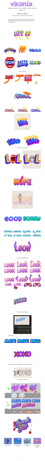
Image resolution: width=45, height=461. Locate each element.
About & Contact (34, 8)
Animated (28, 8)
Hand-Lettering (23, 8)
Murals (19, 8)
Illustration (15, 8)
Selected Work (10, 8)
